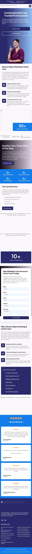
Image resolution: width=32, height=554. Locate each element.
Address (5, 303)
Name (4, 286)
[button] (30, 6)
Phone (5, 292)
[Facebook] (2, 520)
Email (4, 298)
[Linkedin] (5, 520)
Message (5, 309)
